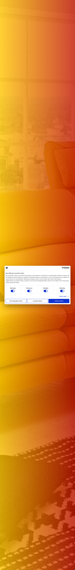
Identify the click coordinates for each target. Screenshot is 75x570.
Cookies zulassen (58, 301)
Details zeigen (63, 296)
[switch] (29, 291)
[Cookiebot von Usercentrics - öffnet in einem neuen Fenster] (63, 268)
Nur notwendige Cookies (16, 301)
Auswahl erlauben (37, 301)
